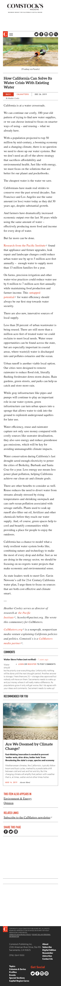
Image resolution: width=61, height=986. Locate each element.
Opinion (8, 803)
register (32, 664)
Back (8, 94)
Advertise (47, 956)
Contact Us (47, 959)
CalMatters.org (13, 629)
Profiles (13, 972)
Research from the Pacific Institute (24, 245)
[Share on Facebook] (6, 832)
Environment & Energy (18, 798)
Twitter (36, 34)
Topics (12, 966)
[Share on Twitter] (11, 832)
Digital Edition (49, 950)
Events (12, 975)
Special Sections (17, 978)
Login (21, 664)
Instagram (46, 34)
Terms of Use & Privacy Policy (20, 934)
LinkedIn (51, 34)
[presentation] (5, 34)
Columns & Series (17, 969)
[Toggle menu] (11, 34)
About (45, 944)
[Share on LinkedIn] (16, 832)
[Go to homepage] (25, 8)
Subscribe (47, 947)
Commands (2, 984)
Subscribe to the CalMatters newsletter (27, 817)
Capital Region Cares (19, 981)
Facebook (41, 34)
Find (56, 34)
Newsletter (47, 953)
